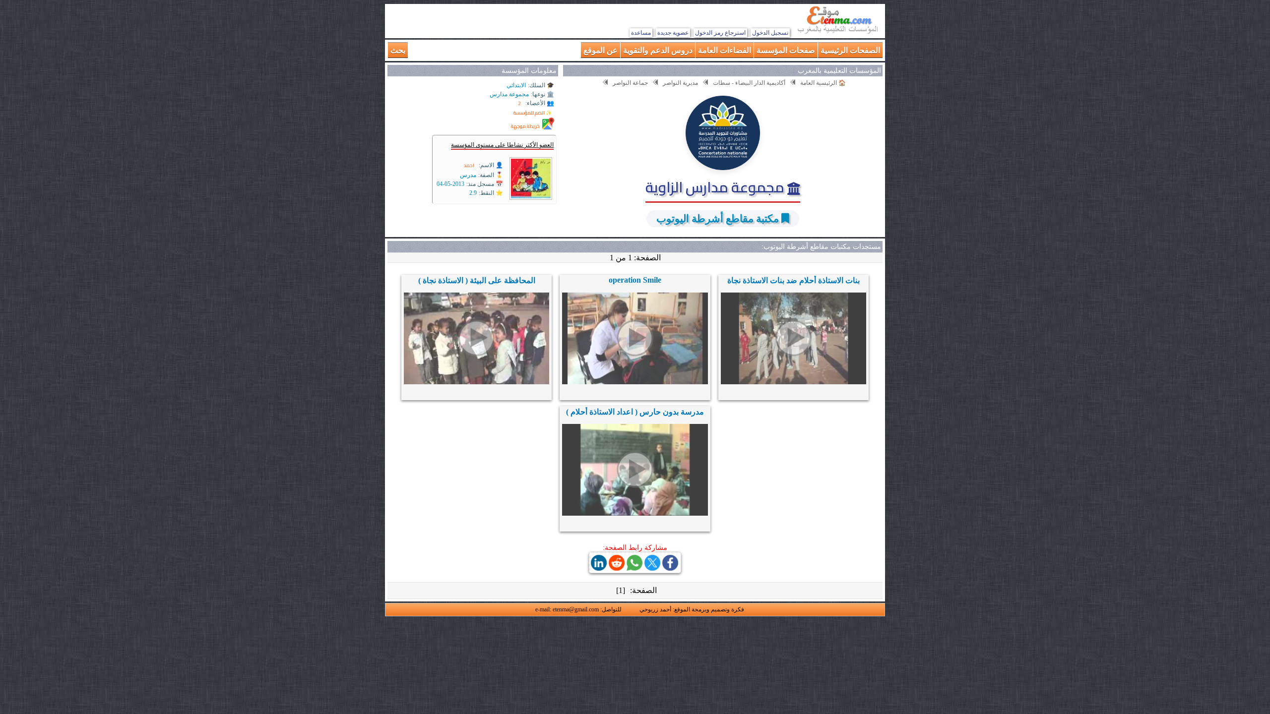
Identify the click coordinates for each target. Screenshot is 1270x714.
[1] (620, 590)
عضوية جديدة (673, 32)
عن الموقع (600, 50)
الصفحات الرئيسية (850, 50)
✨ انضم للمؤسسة (532, 113)
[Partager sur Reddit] (617, 568)
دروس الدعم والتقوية (658, 50)
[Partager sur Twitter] (652, 568)
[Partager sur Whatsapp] (634, 568)
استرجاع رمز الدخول (720, 32)
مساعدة (641, 32)
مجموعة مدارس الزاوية (716, 187)
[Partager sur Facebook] (670, 568)
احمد (469, 165)
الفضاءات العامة (724, 50)
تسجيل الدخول (770, 32)
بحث (397, 50)
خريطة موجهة (525, 126)
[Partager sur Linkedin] (599, 568)
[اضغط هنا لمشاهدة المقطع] (793, 338)
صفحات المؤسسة (786, 50)
